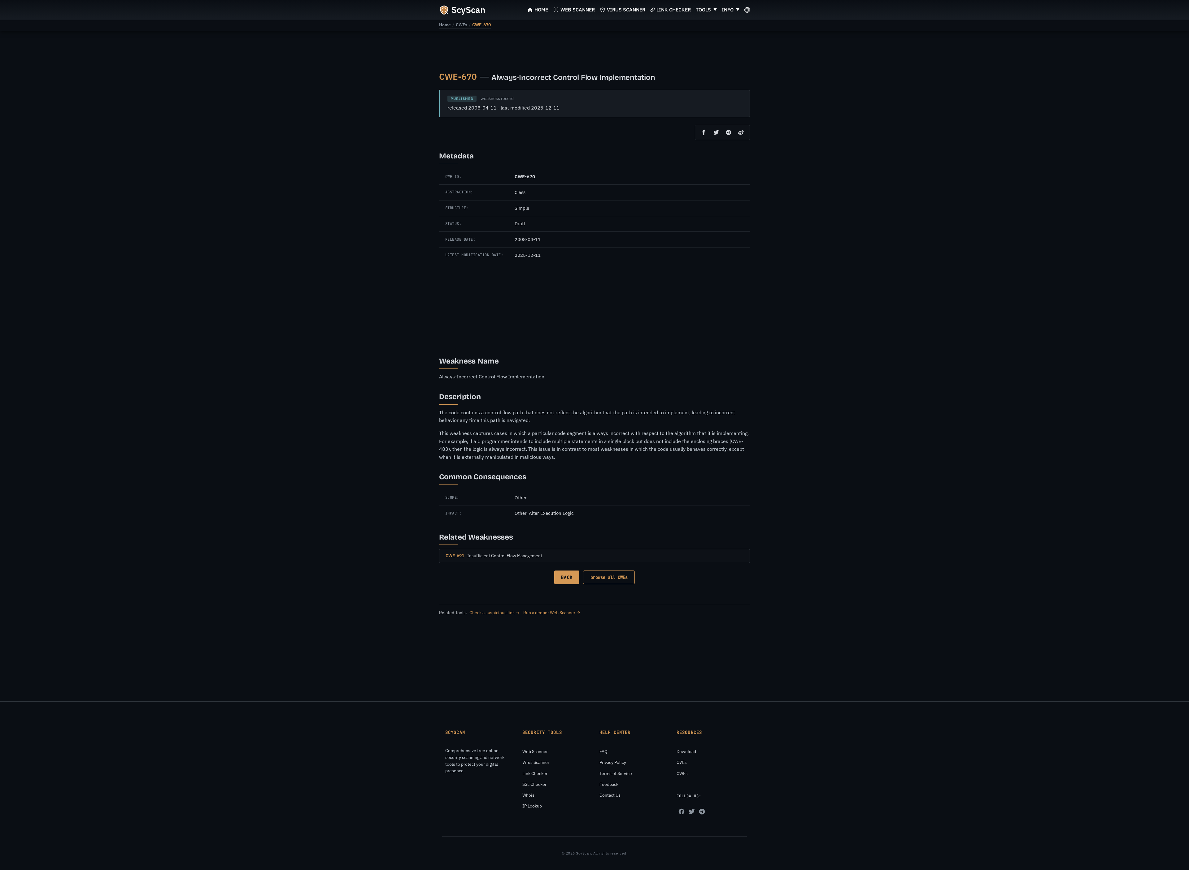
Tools (703, 9)
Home (445, 25)
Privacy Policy (612, 762)
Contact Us (610, 795)
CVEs (682, 762)
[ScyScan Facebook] (681, 811)
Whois (528, 795)
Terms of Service (615, 773)
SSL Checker (534, 784)
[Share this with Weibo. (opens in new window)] (741, 132)
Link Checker (534, 773)
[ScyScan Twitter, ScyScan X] (692, 811)
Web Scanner (535, 751)
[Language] (747, 10)
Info (728, 9)
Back (566, 577)
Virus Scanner (535, 762)
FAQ (603, 751)
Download (686, 751)
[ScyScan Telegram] (702, 811)
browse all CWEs (609, 577)
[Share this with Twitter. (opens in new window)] (716, 132)
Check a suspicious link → (494, 612)
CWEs (461, 25)
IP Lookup (532, 806)
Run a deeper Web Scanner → (551, 612)
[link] (445, 25)
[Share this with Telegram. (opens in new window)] (729, 132)
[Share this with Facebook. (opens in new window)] (704, 132)
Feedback (608, 784)
